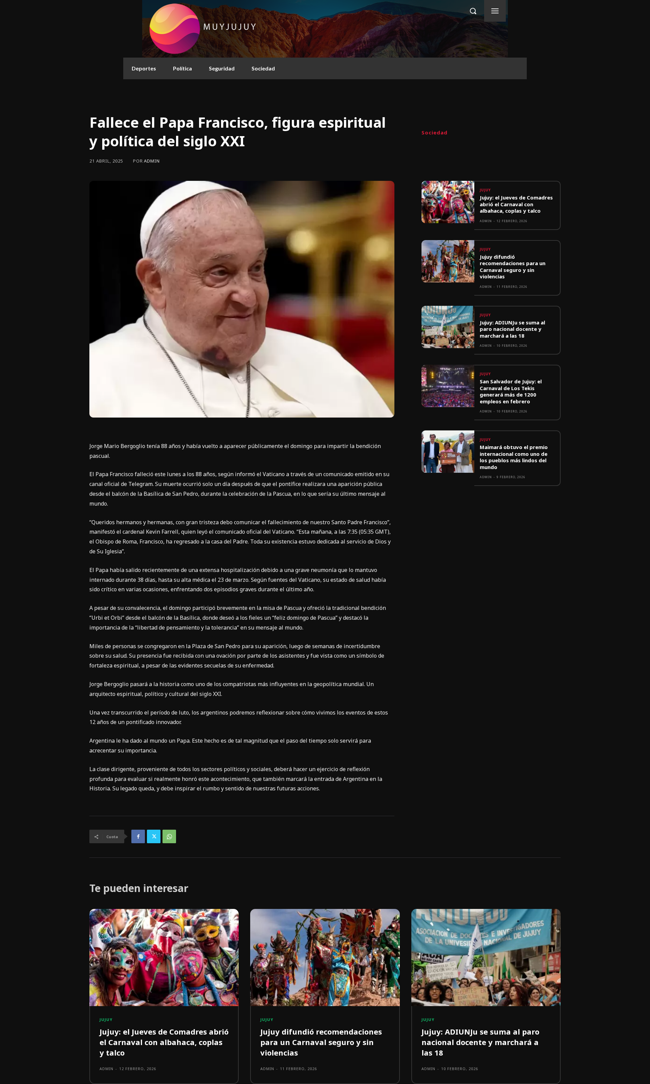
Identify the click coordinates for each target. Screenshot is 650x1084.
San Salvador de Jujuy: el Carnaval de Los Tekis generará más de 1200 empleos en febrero (511, 391)
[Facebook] (138, 836)
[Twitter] (153, 836)
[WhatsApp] (169, 836)
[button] (473, 11)
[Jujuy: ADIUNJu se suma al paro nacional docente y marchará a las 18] (447, 327)
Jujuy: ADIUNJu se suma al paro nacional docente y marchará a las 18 (512, 329)
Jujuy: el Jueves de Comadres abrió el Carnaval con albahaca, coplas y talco (516, 204)
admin (152, 161)
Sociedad (434, 132)
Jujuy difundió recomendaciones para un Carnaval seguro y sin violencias (512, 266)
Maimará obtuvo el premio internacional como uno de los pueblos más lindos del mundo (514, 457)
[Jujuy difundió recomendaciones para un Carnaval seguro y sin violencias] (447, 261)
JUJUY (485, 190)
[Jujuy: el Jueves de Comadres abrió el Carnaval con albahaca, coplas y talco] (447, 202)
